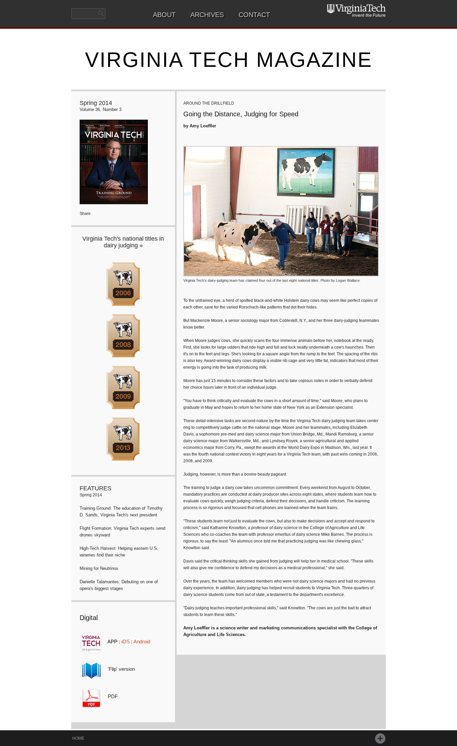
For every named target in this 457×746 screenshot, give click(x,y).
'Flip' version (121, 669)
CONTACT (254, 14)
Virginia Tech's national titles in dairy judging (123, 242)
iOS (125, 641)
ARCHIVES (207, 14)
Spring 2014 (96, 103)
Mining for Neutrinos (99, 568)
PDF (113, 696)
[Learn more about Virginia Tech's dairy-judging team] (281, 272)
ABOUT (164, 14)
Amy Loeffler (203, 125)
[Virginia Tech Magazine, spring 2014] (114, 200)
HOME (78, 738)
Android (141, 641)
